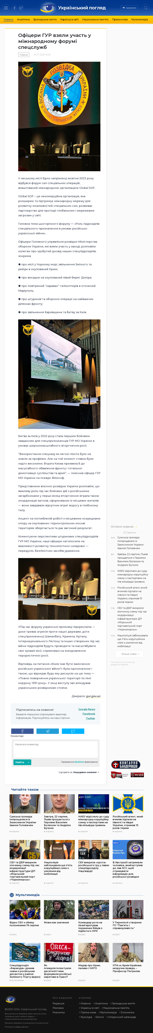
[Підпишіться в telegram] (47, 731)
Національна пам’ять (95, 19)
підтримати (131, 8)
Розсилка (59, 1012)
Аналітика (23, 19)
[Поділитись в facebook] (22, 731)
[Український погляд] (11, 999)
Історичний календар (122, 1017)
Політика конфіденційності (17, 1027)
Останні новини (122, 526)
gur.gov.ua (93, 696)
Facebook (89, 713)
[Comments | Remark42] (55, 757)
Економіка (127, 1012)
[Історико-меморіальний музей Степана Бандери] (139, 775)
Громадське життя (45, 19)
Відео (14, 934)
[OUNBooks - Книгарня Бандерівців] (129, 764)
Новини (8, 19)
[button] (6, 8)
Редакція (58, 1003)
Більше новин (129, 654)
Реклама (58, 1008)
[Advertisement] (129, 712)
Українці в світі (69, 19)
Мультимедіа (139, 19)
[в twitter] (21, 8)
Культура (86, 1017)
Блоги (100, 1017)
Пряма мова (120, 19)
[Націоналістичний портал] (119, 775)
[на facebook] (14, 8)
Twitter (90, 718)
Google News (86, 709)
